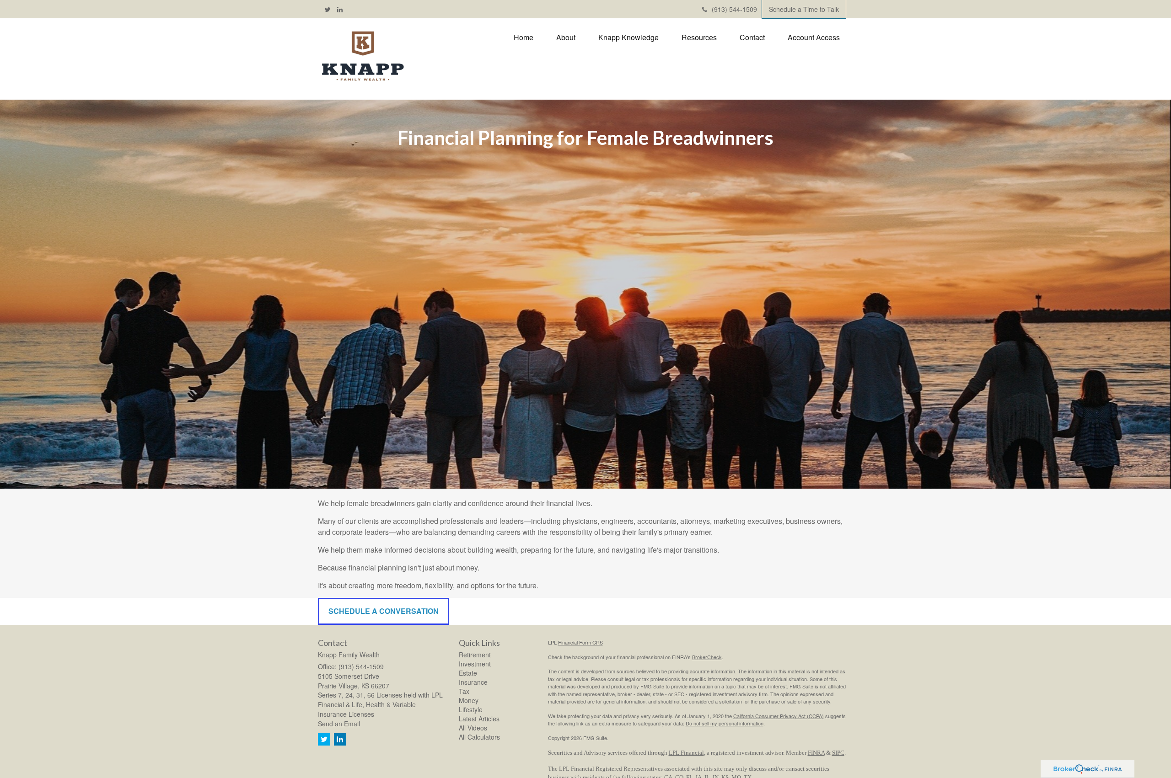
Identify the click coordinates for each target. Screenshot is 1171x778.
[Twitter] (328, 9)
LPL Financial (686, 752)
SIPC (838, 752)
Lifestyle (471, 709)
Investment (475, 663)
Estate (468, 672)
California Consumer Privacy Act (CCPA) (778, 715)
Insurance (473, 682)
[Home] (362, 56)
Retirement (475, 654)
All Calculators (479, 736)
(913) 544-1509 (734, 9)
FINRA (816, 752)
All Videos (473, 727)
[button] (566, 37)
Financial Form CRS (580, 642)
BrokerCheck (707, 657)
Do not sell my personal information (724, 723)
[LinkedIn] (340, 9)
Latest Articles (479, 718)
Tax (464, 691)
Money (468, 700)
